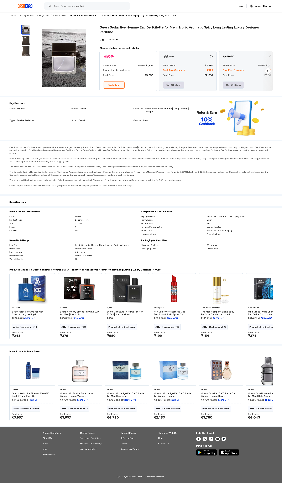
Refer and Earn (127, 438)
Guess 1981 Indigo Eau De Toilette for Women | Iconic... (172, 394)
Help (240, 6)
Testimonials (49, 454)
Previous (15, 307)
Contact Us (163, 443)
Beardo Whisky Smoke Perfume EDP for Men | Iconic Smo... (79, 313)
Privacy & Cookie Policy (90, 443)
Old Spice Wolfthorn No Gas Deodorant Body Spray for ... (169, 313)
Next (268, 71)
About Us (47, 438)
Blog (45, 449)
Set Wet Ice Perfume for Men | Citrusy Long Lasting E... (28, 313)
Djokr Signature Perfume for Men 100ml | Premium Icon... (125, 313)
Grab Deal (113, 85)
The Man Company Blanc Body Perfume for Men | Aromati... (217, 313)
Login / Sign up (263, 6)
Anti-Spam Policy (88, 449)
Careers (124, 443)
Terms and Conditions (90, 438)
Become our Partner (130, 449)
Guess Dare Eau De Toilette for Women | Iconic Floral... (218, 394)
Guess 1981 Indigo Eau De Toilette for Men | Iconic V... (125, 394)
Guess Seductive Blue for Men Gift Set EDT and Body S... (31, 394)
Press (45, 443)
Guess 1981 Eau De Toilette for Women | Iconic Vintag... (77, 394)
